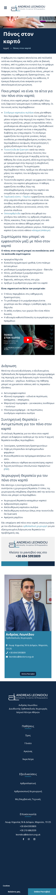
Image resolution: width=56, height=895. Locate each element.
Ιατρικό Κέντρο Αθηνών (28, 712)
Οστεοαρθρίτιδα (12, 213)
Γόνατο (28, 743)
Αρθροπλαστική (28, 783)
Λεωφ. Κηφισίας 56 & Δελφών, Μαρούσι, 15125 (28, 822)
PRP (6, 469)
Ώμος (28, 735)
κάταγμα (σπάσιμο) (41, 230)
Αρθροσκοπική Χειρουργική (28, 791)
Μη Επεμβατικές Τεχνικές (28, 799)
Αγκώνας (28, 751)
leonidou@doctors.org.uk (21, 656)
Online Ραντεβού (28, 674)
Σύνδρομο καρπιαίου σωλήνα (18, 112)
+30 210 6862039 (28, 830)
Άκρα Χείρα (28, 759)
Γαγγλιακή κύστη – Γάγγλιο (17, 196)
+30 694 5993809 (17, 652)
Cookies (6, 885)
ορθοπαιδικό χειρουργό (35, 526)
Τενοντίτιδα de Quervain (16, 149)
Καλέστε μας (14, 891)
